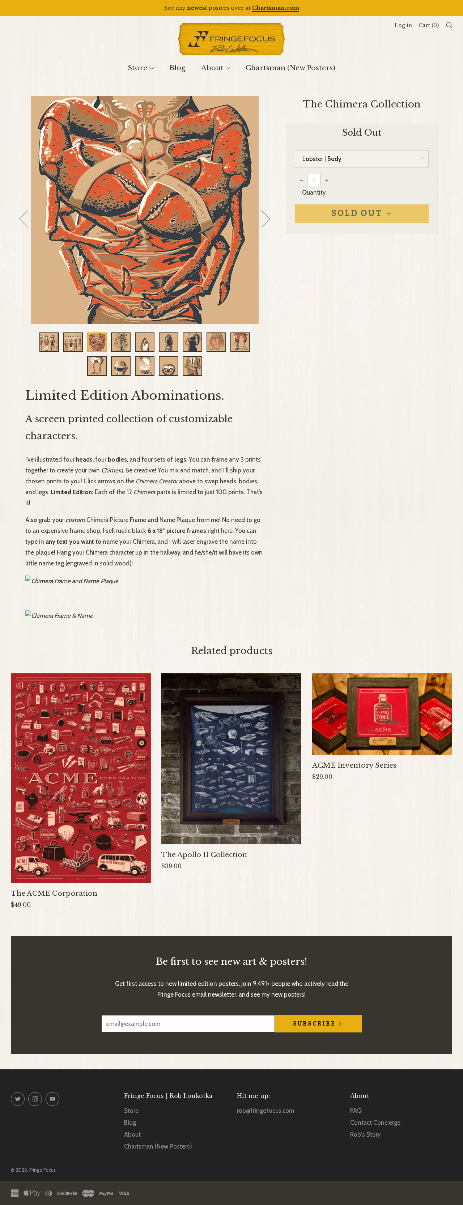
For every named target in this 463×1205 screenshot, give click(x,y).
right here (220, 530)
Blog (177, 68)
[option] (145, 210)
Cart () (429, 25)
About (212, 68)
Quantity (314, 192)
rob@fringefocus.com (265, 1110)
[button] (49, 342)
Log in (403, 25)
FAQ (356, 1110)
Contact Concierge (375, 1122)
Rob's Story (365, 1134)
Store (137, 68)
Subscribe (314, 1023)
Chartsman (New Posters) (290, 68)
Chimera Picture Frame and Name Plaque (140, 519)
